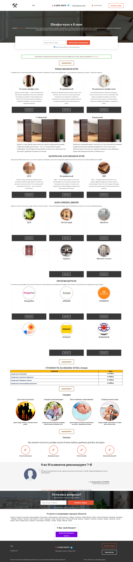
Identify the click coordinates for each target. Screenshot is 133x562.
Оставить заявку (116, 5)
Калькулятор (98, 5)
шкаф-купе (20, 28)
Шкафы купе (14, 551)
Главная (43, 490)
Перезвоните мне (79, 5)
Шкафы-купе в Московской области (67, 490)
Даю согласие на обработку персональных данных (67, 47)
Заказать (29, 110)
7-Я (11, 546)
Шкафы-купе (51, 490)
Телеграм (95, 56)
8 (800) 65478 (60, 5)
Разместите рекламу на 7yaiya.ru (66, 534)
